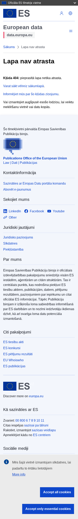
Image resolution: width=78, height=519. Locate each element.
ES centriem (41, 435)
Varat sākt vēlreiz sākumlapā (23, 86)
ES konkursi (11, 348)
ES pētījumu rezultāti (18, 354)
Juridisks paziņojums (18, 237)
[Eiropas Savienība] (30, 13)
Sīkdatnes (10, 243)
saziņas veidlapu (44, 430)
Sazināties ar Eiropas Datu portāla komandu (34, 183)
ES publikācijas (14, 366)
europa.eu (36, 396)
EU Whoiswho (13, 360)
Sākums (9, 47)
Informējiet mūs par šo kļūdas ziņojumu (30, 94)
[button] (70, 13)
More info (18, 474)
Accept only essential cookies (48, 509)
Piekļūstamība (13, 249)
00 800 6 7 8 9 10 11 (29, 420)
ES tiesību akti (13, 342)
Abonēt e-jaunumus (17, 189)
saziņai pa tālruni (36, 425)
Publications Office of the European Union (35, 158)
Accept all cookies (57, 492)
